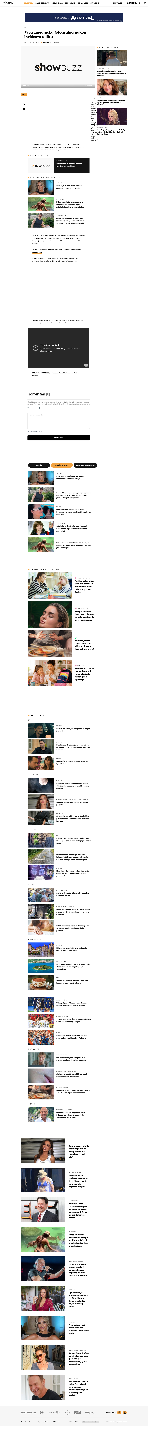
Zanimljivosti (42, 3)
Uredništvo (24, 1422)
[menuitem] (145, 3)
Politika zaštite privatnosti (60, 1422)
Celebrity (28, 3)
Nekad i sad (57, 3)
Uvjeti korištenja (46, 1422)
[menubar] (145, 3)
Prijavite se (58, 438)
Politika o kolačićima (74, 1422)
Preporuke (70, 3)
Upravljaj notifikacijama (91, 1422)
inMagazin (83, 3)
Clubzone (94, 3)
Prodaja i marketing (34, 1422)
